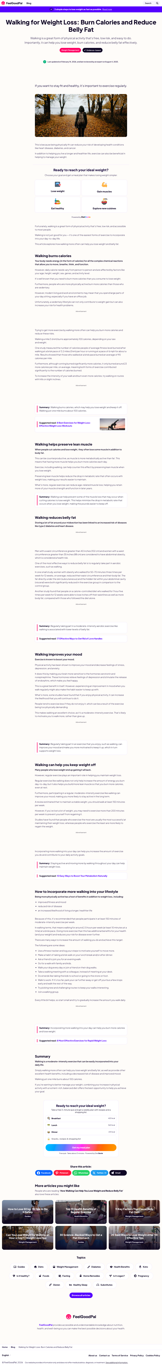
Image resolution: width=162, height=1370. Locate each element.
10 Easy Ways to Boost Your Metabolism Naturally (82, 875)
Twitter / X (101, 1173)
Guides (21, 1266)
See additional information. (117, 1362)
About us (92, 1355)
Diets (41, 1266)
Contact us (104, 1355)
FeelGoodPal (45, 1324)
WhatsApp (83, 1173)
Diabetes (96, 1266)
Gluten (56, 1284)
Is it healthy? (23, 1275)
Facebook (46, 1173)
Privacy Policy (137, 1355)
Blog (28, 3)
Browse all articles (81, 1295)
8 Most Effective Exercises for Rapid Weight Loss (82, 1040)
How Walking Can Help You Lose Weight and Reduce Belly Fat (66, 3)
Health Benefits (122, 1266)
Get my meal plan (81, 1147)
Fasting (66, 1275)
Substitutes (106, 1284)
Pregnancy (143, 1275)
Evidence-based (94, 50)
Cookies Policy (153, 1355)
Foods (46, 1275)
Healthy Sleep (80, 1284)
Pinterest (64, 1173)
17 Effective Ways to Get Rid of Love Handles (79, 638)
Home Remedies (91, 1275)
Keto (145, 1266)
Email (117, 1173)
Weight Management (70, 50)
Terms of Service (120, 1355)
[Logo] (11, 3)
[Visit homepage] (81, 1316)
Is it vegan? (119, 1275)
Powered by (81, 217)
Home (5, 1347)
